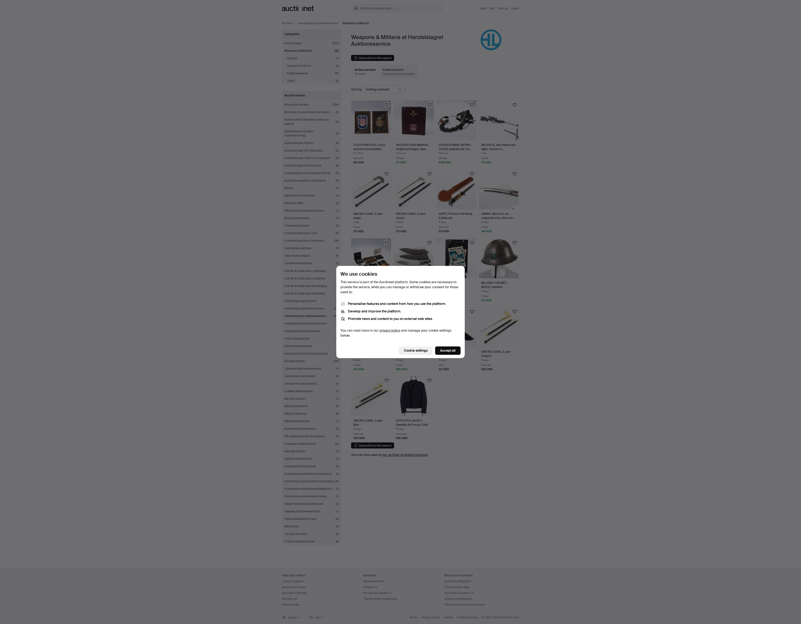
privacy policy (389, 330)
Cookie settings (416, 350)
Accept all (448, 350)
